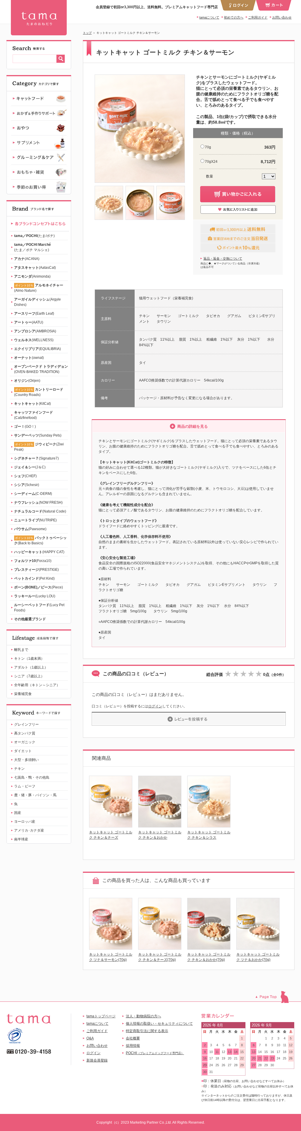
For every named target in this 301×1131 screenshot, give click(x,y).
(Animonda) (32, 276)
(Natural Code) (40, 511)
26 (223, 1065)
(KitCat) (32, 404)
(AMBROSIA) (35, 331)
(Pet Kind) (34, 578)
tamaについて (209, 17)
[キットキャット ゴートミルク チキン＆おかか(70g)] (208, 948)
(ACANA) (26, 259)
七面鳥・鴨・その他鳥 (31, 777)
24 (211, 1065)
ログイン (155, 706)
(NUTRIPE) (35, 520)
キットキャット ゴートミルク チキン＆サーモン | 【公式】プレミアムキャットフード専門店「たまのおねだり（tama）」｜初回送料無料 (39, 17)
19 (223, 1058)
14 (236, 1052)
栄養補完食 (23, 694)
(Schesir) (26, 485)
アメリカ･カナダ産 (29, 830)
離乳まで (21, 650)
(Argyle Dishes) (37, 302)
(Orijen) (27, 381)
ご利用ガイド (257, 17)
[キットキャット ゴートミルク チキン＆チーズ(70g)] (159, 948)
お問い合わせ (282, 17)
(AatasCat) (35, 268)
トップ (87, 32)
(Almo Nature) (38, 288)
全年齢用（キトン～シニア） (37, 685)
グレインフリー (26, 724)
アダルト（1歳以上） (31, 667)
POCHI (155, 1053)
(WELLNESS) (33, 340)
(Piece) (38, 587)
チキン (19, 769)
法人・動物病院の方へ (143, 1016)
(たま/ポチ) (34, 236)
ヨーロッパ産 (24, 822)
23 (205, 1065)
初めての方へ (233, 17)
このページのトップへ (275, 997)
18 (217, 1058)
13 (229, 1052)
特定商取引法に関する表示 (147, 1031)
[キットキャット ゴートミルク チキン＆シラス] (208, 825)
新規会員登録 (97, 1060)
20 (229, 1058)
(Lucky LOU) (34, 596)
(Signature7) (36, 458)
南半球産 (21, 839)
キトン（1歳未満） (29, 658)
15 (242, 1052)
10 (211, 1052)
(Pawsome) (30, 529)
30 (205, 1072)
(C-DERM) (33, 494)
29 (242, 1065)
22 (242, 1058)
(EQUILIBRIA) (37, 349)
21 (236, 1058)
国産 (17, 813)
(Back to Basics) (40, 540)
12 (223, 1052)
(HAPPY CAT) (39, 552)
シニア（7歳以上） (29, 676)
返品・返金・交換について (222, 258)
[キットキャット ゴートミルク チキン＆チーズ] (110, 825)
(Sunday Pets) (37, 435)
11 (217, 1052)
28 (236, 1065)
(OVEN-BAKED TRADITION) (41, 369)
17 (211, 1058)
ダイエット (23, 751)
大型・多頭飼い (26, 760)
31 (211, 1072)
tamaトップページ (101, 1016)
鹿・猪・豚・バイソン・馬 (35, 795)
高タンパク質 (24, 733)
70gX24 (211, 162)
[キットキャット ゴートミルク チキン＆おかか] (159, 825)
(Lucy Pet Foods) (39, 607)
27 (229, 1065)
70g (208, 147)
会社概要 (133, 1038)
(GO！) (25, 426)
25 (217, 1065)
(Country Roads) (38, 392)
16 (205, 1058)
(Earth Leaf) (34, 313)
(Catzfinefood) (33, 415)
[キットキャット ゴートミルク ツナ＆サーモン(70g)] (110, 948)
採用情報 (133, 1046)
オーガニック (24, 742)
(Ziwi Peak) (39, 447)
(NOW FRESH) (38, 502)
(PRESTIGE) (36, 570)
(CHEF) (25, 476)
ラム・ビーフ (24, 786)
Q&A (90, 1038)
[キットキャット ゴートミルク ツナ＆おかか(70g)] (258, 948)
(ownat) (29, 358)
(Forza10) (32, 561)
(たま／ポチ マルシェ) (32, 247)
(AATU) (28, 322)
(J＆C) (30, 467)
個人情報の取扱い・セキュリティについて (159, 1023)
